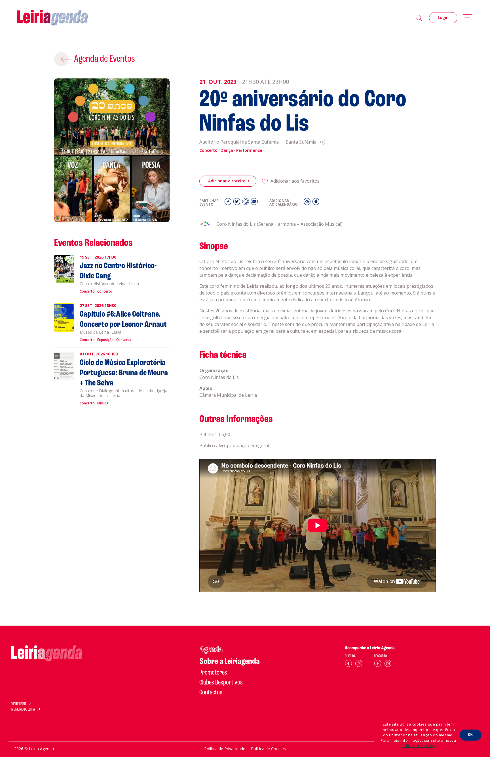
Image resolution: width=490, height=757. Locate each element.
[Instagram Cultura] (358, 664)
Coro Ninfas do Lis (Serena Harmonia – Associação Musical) (279, 224)
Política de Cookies (418, 745)
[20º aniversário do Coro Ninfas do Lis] (112, 150)
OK (470, 735)
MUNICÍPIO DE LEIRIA (23, 710)
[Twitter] (237, 203)
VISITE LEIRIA (18, 704)
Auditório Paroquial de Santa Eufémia (239, 142)
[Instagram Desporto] (388, 664)
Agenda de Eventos (104, 59)
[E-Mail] (254, 203)
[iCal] (316, 203)
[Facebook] (228, 203)
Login (443, 17)
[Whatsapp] (246, 203)
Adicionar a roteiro (227, 181)
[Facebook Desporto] (377, 664)
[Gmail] (307, 203)
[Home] (52, 17)
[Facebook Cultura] (348, 664)
